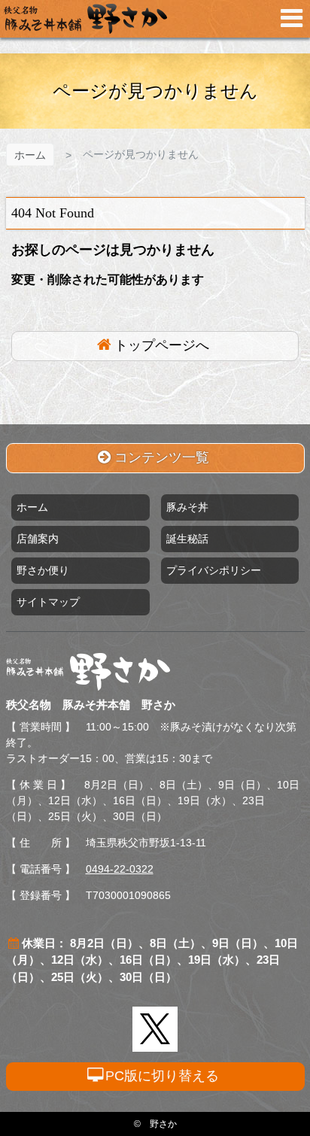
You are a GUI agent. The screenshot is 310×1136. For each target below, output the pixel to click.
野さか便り (43, 570)
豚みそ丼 (187, 507)
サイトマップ (48, 602)
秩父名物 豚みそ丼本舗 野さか (85, 19)
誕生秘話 (187, 539)
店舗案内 (38, 539)
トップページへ (161, 345)
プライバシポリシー (213, 570)
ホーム (30, 155)
